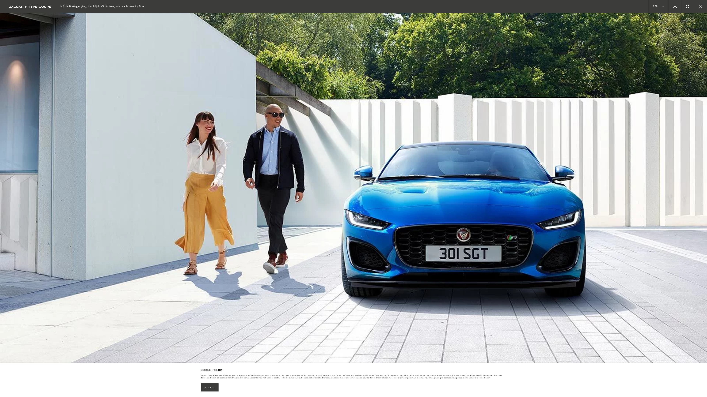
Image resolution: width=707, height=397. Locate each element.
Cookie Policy (483, 378)
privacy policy (406, 378)
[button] (702, 205)
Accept (209, 387)
